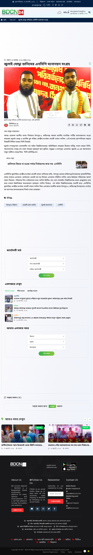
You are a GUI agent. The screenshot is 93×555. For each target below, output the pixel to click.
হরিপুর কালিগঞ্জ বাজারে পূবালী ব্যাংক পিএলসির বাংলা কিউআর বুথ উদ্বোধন (41, 308)
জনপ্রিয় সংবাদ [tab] (32, 291)
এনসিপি (60, 205)
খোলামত (29, 539)
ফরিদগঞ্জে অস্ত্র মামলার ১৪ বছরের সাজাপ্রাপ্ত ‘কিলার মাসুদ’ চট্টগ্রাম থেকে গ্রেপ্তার (42, 318)
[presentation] (85, 419)
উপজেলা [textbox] (33, 347)
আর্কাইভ (69, 2)
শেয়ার (20, 448)
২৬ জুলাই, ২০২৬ (56, 448)
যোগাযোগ (77, 2)
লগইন (48, 5)
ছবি (59, 539)
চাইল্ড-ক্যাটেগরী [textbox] (35, 269)
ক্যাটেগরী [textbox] (33, 258)
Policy (63, 552)
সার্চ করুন (46, 275)
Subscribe (55, 501)
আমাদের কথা (60, 2)
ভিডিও (78, 539)
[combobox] (46, 258)
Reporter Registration (50, 552)
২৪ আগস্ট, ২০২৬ (21, 301)
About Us (17, 510)
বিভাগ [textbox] (32, 336)
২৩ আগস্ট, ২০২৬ (21, 311)
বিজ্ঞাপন (42, 2)
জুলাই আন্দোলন (46, 205)
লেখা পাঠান (50, 2)
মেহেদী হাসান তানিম (29, 205)
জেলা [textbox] (32, 342)
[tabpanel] (46, 308)
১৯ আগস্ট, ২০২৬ (21, 320)
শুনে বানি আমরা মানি (45, 539)
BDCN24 (47, 550)
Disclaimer (78, 552)
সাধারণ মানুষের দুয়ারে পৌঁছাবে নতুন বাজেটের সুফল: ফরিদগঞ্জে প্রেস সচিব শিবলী (43, 299)
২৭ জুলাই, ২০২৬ (9, 448)
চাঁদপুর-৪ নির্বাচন (11, 205)
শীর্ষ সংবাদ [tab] (21, 291)
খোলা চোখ (18, 539)
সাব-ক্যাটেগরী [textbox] (35, 264)
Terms (70, 552)
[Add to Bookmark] (90, 63)
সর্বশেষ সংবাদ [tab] (9, 291)
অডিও (68, 539)
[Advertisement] (47, 40)
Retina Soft (65, 550)
